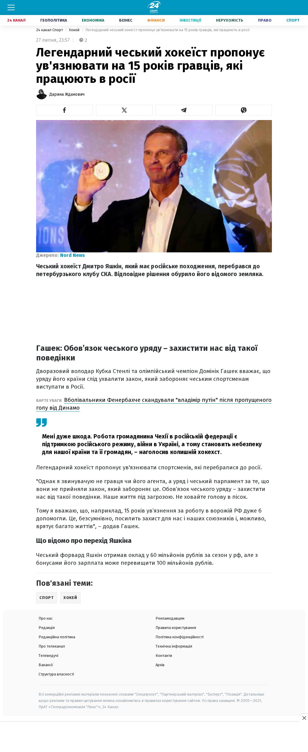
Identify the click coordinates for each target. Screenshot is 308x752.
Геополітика (53, 20)
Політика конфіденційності (180, 637)
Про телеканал (51, 646)
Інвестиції (190, 20)
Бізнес (125, 20)
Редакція (46, 627)
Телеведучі (48, 655)
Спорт (293, 20)
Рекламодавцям (170, 618)
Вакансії (45, 665)
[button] (64, 110)
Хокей (74, 30)
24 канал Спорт (50, 30)
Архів (160, 665)
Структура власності (56, 674)
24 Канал (16, 20)
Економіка (93, 20)
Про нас (45, 618)
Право (265, 20)
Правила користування (176, 627)
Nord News (72, 255)
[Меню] (11, 7)
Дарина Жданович (67, 94)
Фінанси (156, 20)
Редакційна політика (56, 637)
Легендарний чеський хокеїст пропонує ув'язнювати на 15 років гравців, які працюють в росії (167, 30)
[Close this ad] (304, 718)
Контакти (164, 655)
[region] (154, 737)
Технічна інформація (174, 646)
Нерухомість (229, 20)
